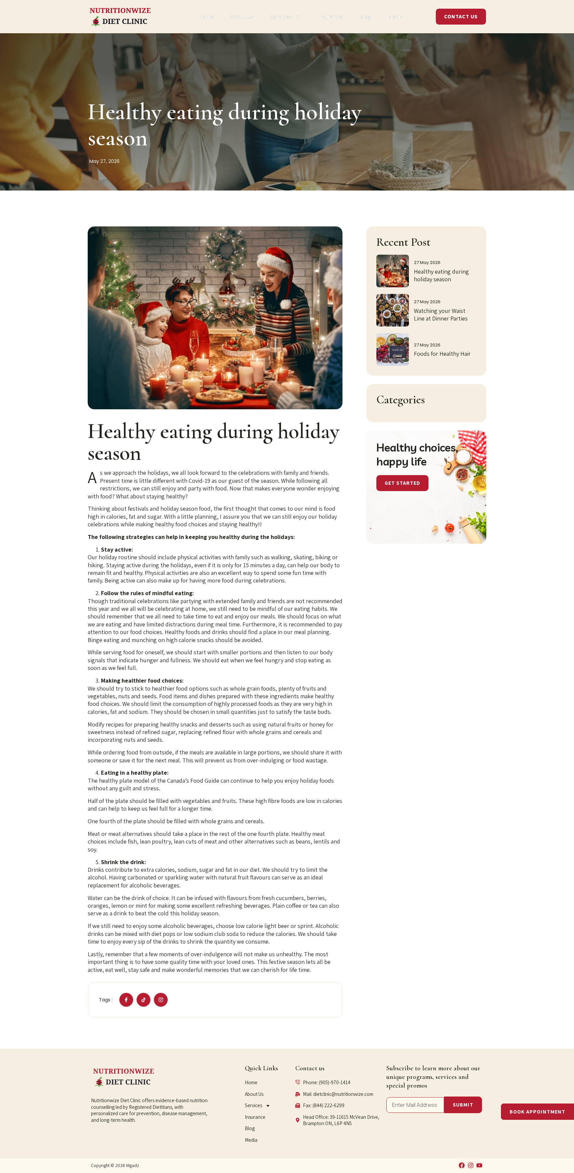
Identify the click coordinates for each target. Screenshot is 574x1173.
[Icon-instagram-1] (161, 1000)
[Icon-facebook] (126, 1000)
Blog (365, 16)
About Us (242, 16)
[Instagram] (470, 1165)
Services (281, 16)
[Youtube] (479, 1165)
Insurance (330, 16)
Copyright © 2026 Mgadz (115, 1165)
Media (395, 16)
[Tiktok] (143, 1000)
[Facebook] (461, 1165)
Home (206, 16)
